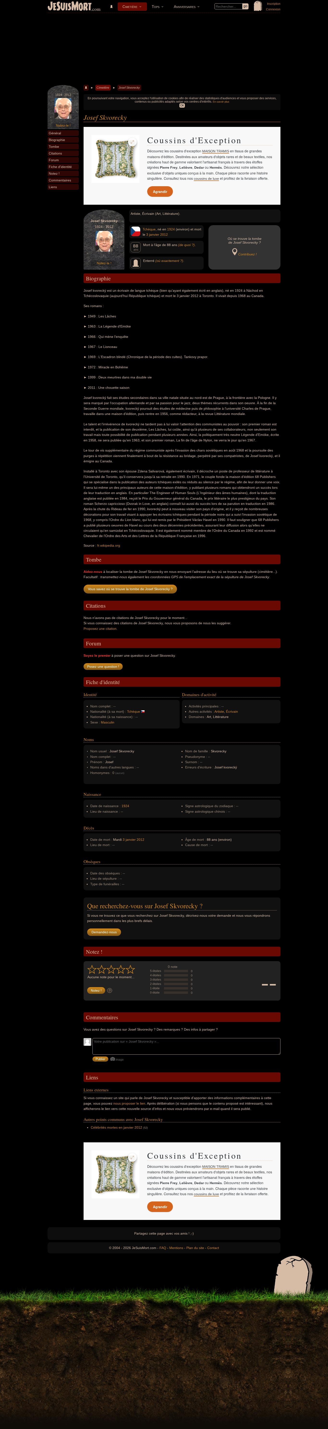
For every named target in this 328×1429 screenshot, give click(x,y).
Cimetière (129, 7)
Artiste (219, 711)
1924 (171, 229)
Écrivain (232, 711)
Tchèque (149, 229)
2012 (164, 234)
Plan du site (195, 1248)
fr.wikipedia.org (108, 545)
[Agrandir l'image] (132, 142)
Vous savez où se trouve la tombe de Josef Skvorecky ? (130, 589)
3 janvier (152, 234)
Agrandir (160, 191)
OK (182, 105)
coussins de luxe (206, 178)
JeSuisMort (70, 6)
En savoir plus (221, 101)
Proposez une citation (100, 629)
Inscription (273, 4)
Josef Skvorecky (129, 87)
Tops (155, 7)
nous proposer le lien (129, 1103)
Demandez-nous (104, 932)
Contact (213, 1248)
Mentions (176, 1248)
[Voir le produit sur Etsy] (115, 159)
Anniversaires (184, 7)
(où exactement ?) (169, 261)
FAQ (162, 1248)
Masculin (107, 722)
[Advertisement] (164, 49)
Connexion (273, 9)
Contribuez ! (247, 254)
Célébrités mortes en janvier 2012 (116, 1127)
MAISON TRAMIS (215, 151)
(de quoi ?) (186, 245)
